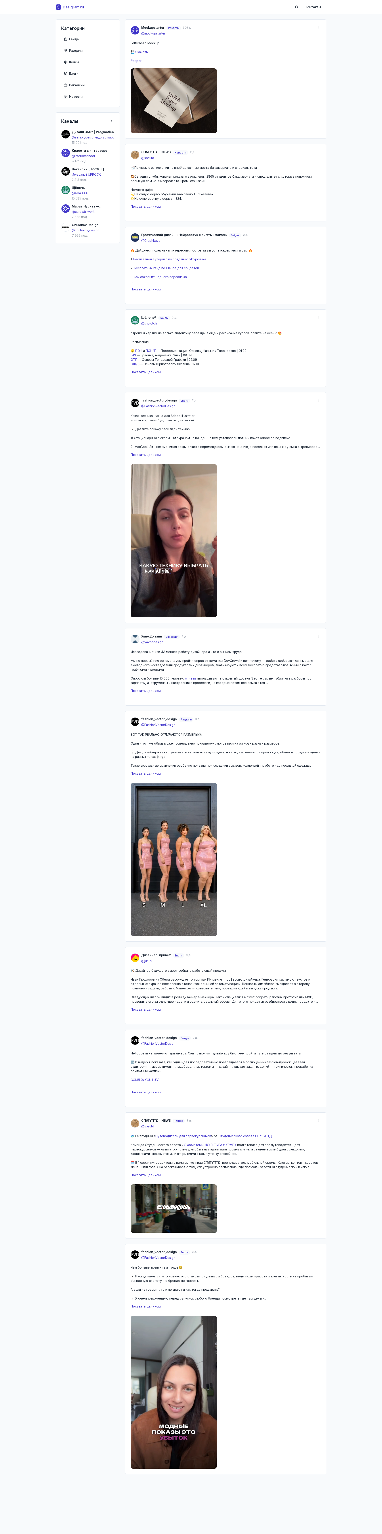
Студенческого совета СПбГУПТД (245, 1136)
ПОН (138, 351)
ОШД (135, 364)
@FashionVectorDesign (158, 406)
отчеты (191, 678)
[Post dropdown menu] (318, 27)
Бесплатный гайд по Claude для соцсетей (166, 268)
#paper (136, 61)
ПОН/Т (151, 351)
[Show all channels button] (111, 121)
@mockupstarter (153, 33)
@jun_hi (146, 961)
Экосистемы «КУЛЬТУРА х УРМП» (210, 1145)
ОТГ (134, 359)
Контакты (313, 7)
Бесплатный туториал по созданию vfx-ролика (169, 259)
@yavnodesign (152, 642)
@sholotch (149, 323)
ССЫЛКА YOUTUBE (145, 1080)
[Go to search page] (296, 7)
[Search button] (296, 7)
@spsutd (147, 158)
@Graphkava (150, 240)
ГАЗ (133, 355)
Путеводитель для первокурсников (183, 1136)
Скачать (141, 52)
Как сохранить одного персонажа (160, 277)
